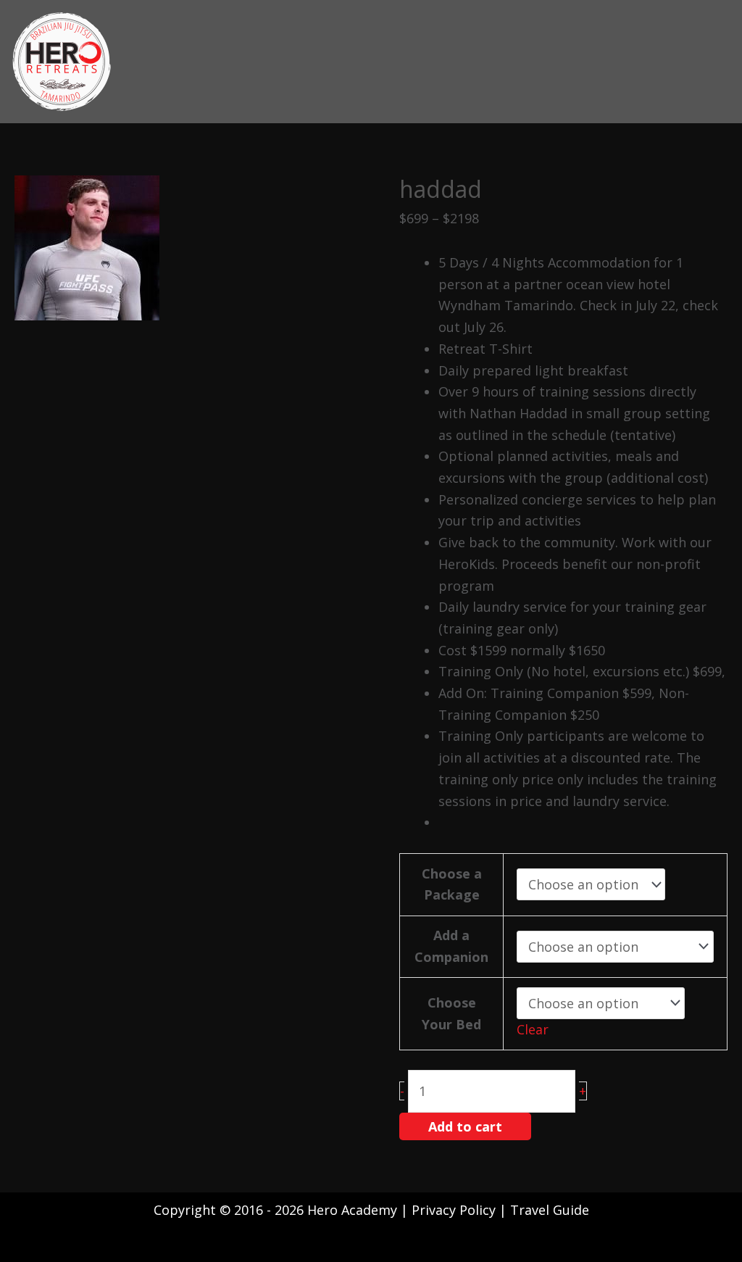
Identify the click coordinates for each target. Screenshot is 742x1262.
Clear (533, 1029)
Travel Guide (549, 1210)
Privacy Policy (455, 1210)
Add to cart (465, 1126)
